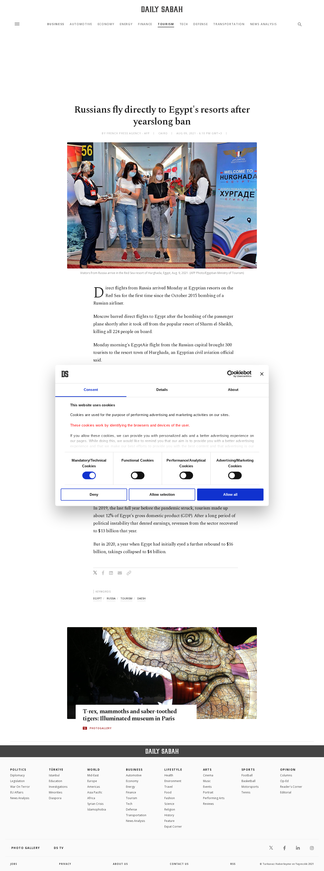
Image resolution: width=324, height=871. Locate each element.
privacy (65, 864)
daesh (141, 598)
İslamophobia (96, 809)
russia (111, 598)
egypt (97, 598)
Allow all (230, 494)
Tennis (245, 792)
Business (55, 24)
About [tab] (233, 390)
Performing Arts (213, 798)
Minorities (55, 792)
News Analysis (263, 24)
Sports (248, 770)
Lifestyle (173, 770)
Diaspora (55, 798)
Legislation (17, 781)
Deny (94, 494)
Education (55, 781)
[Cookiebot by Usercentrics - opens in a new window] (230, 374)
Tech (184, 24)
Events (207, 787)
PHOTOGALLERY (100, 728)
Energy (126, 24)
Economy (106, 24)
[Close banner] (262, 374)
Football (247, 775)
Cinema (208, 775)
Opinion (288, 770)
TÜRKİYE (56, 770)
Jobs (13, 864)
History (169, 815)
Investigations (58, 787)
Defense (200, 24)
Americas (93, 787)
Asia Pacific (94, 792)
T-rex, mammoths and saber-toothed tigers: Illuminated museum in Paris (130, 715)
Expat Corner (173, 827)
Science (169, 804)
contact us (179, 864)
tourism (126, 598)
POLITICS (18, 770)
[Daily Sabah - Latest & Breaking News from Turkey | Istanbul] (162, 9)
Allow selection (162, 494)
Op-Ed (284, 781)
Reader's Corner (291, 787)
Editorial (285, 792)
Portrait (208, 792)
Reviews (208, 804)
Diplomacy (17, 775)
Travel (168, 787)
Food (167, 792)
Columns (286, 775)
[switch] (137, 475)
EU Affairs (16, 792)
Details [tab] (162, 390)
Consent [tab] (91, 390)
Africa (91, 798)
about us (120, 864)
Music (207, 781)
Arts (207, 770)
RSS (233, 864)
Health (168, 775)
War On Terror (20, 787)
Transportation (229, 24)
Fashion (169, 798)
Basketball (248, 781)
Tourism (166, 24)
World (93, 770)
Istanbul (54, 775)
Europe (92, 781)
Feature (169, 821)
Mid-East (93, 775)
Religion (169, 809)
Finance (145, 24)
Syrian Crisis (95, 804)
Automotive (81, 24)
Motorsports (250, 787)
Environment (172, 781)
